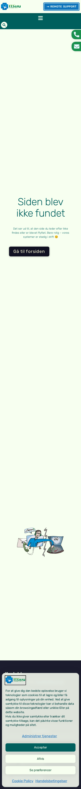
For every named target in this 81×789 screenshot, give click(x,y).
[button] (40, 18)
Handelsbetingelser (51, 781)
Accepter (40, 747)
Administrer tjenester (39, 736)
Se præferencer (40, 770)
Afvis (40, 759)
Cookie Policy (22, 781)
